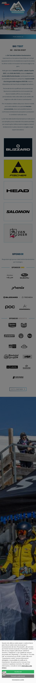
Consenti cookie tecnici (18, 676)
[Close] (5, 672)
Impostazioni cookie (18, 679)
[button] (4, 673)
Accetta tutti (18, 671)
